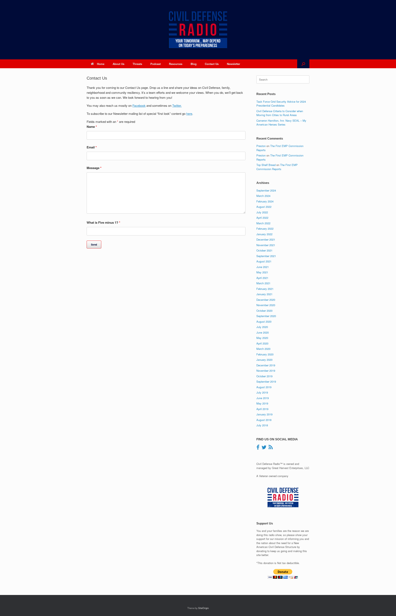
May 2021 (262, 272)
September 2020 (266, 316)
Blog (194, 64)
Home (100, 64)
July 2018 (262, 425)
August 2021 (263, 261)
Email (92, 147)
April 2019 (262, 409)
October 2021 (264, 250)
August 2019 (263, 387)
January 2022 (264, 234)
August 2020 (263, 321)
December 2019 (265, 365)
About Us (118, 64)
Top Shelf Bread (266, 165)
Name (92, 126)
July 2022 (262, 212)
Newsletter (233, 64)
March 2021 (263, 283)
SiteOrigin (203, 608)
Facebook (139, 105)
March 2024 (263, 196)
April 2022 (262, 218)
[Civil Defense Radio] (198, 29)
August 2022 (263, 207)
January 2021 (264, 294)
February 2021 (264, 289)
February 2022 (264, 228)
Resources (175, 64)
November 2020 (265, 305)
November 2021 (265, 245)
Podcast (155, 64)
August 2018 (263, 420)
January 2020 (264, 360)
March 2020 (263, 349)
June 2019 (262, 398)
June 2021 (262, 267)
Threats (137, 64)
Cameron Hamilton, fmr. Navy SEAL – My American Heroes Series (281, 123)
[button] (303, 63)
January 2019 (264, 414)
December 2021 (265, 239)
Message (94, 168)
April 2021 (262, 278)
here (189, 113)
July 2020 (262, 327)
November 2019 (265, 371)
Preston (261, 146)
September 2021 (266, 256)
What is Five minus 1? (103, 222)
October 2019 (264, 376)
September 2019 (266, 381)
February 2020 (264, 354)
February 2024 (264, 201)
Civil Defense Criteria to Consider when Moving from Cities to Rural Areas (279, 113)
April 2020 (262, 343)
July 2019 (262, 392)
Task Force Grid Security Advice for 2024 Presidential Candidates (281, 104)
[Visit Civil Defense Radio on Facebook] (257, 448)
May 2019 (262, 403)
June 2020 (262, 332)
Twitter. (177, 105)
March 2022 (263, 223)
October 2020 (264, 311)
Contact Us (212, 64)
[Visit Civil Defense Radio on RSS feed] (271, 448)
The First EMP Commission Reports (277, 167)
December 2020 (265, 300)
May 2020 (262, 338)
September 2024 (266, 190)
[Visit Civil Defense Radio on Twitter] (264, 448)
